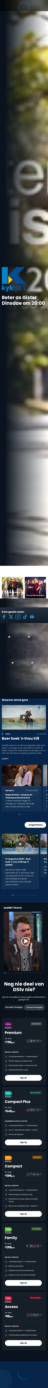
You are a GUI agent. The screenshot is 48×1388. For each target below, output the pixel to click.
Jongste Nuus (35, 824)
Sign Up (23, 1078)
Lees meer (9, 308)
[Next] (41, 941)
